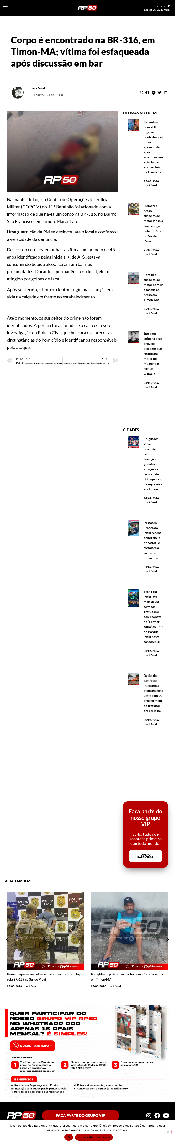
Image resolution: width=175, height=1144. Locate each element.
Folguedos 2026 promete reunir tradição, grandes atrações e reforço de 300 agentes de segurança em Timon (153, 464)
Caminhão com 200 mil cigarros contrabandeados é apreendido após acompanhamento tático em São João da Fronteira (153, 147)
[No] (168, 1132)
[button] (141, 92)
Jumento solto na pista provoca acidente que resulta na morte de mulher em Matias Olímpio (153, 354)
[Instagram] (148, 1115)
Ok (69, 1137)
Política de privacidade (94, 1137)
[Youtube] (166, 1115)
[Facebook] (157, 1115)
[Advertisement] (145, 411)
